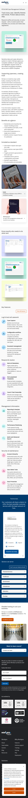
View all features (21, 311)
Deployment (18, 755)
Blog (3, 750)
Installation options (7, 619)
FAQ (16, 753)
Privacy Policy (6, 778)
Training (17, 748)
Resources (4, 753)
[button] (23, 2)
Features (17, 743)
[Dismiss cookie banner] (23, 766)
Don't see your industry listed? (17, 567)
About (3, 743)
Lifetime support (19, 745)
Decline (14, 792)
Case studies (5, 745)
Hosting (17, 750)
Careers (4, 748)
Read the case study (11, 551)
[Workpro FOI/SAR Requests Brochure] (14, 177)
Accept (14, 789)
